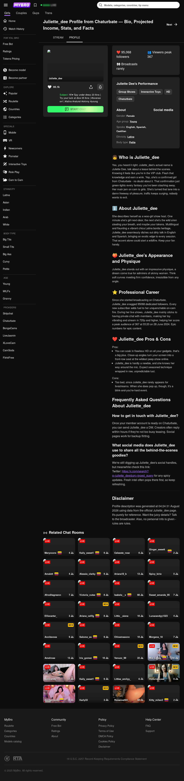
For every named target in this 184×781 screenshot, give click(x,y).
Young (133, 121)
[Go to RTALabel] (17, 758)
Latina (130, 136)
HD (168, 91)
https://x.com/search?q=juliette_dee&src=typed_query (132, 473)
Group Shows (127, 91)
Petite (132, 142)
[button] (6, 5)
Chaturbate (125, 99)
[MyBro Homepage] (22, 5)
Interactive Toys (151, 91)
